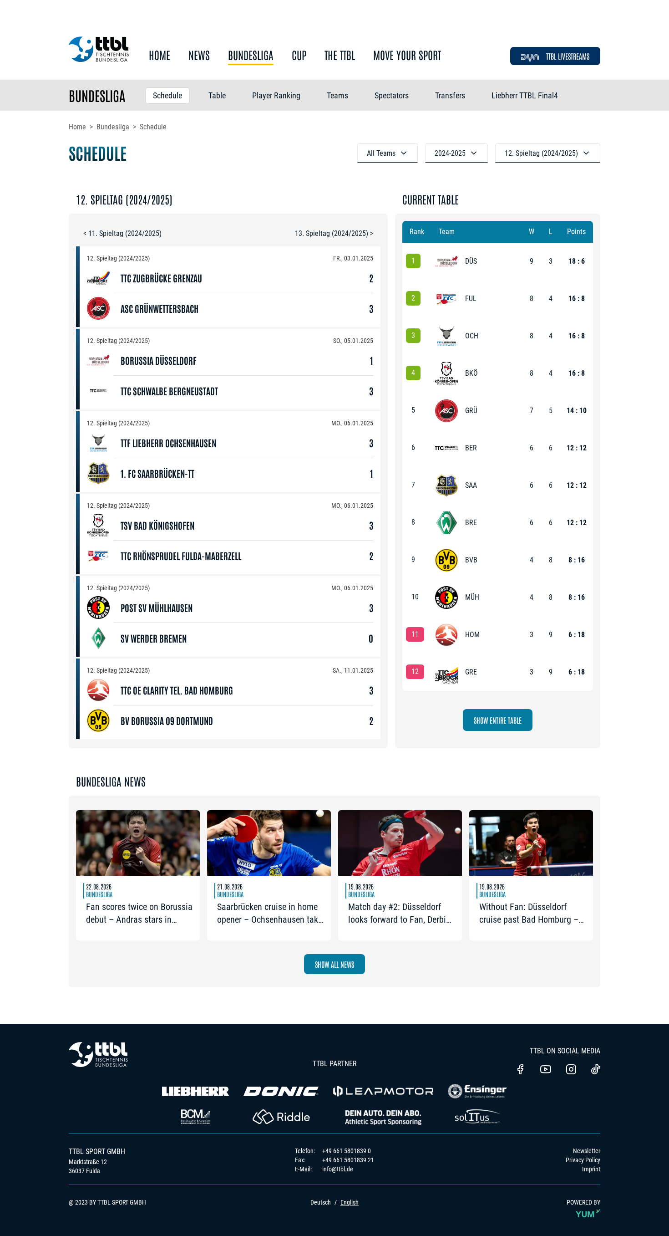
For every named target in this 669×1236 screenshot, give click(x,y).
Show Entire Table (498, 720)
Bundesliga (251, 55)
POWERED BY (583, 1202)
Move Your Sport (407, 55)
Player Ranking (276, 95)
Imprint (591, 1169)
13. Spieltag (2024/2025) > (334, 233)
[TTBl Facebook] (520, 1070)
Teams (337, 95)
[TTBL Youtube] (545, 1070)
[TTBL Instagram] (571, 1070)
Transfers (450, 95)
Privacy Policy (583, 1160)
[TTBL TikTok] (595, 1070)
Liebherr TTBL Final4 (525, 95)
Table (217, 95)
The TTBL (339, 55)
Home (159, 55)
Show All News (334, 964)
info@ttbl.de (337, 1169)
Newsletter (586, 1150)
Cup (299, 55)
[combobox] (387, 153)
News (199, 55)
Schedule (167, 95)
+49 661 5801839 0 (346, 1150)
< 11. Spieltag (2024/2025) (122, 233)
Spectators (392, 95)
